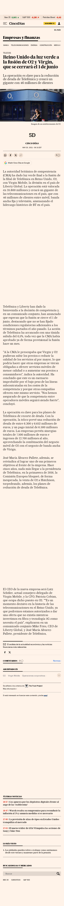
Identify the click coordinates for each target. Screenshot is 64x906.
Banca (6, 45)
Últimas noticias (12, 796)
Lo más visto (9, 844)
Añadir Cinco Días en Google (19, 163)
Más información (9, 689)
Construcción (46, 45)
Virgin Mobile (14, 675)
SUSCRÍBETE (50, 23)
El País (57, 30)
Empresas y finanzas (21, 38)
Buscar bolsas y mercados (17, 866)
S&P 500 (26, 17)
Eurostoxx (15, 880)
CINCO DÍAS (32, 143)
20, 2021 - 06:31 (32, 148)
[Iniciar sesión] (59, 23)
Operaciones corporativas (33, 675)
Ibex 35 (7, 17)
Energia (34, 45)
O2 (4, 675)
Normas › (57, 661)
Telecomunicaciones (20, 45)
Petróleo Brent (49, 17)
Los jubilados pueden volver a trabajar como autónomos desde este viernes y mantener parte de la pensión (31, 851)
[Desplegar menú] (5, 23)
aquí (45, 695)
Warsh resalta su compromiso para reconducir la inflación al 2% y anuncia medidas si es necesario (31, 812)
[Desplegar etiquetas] (59, 675)
